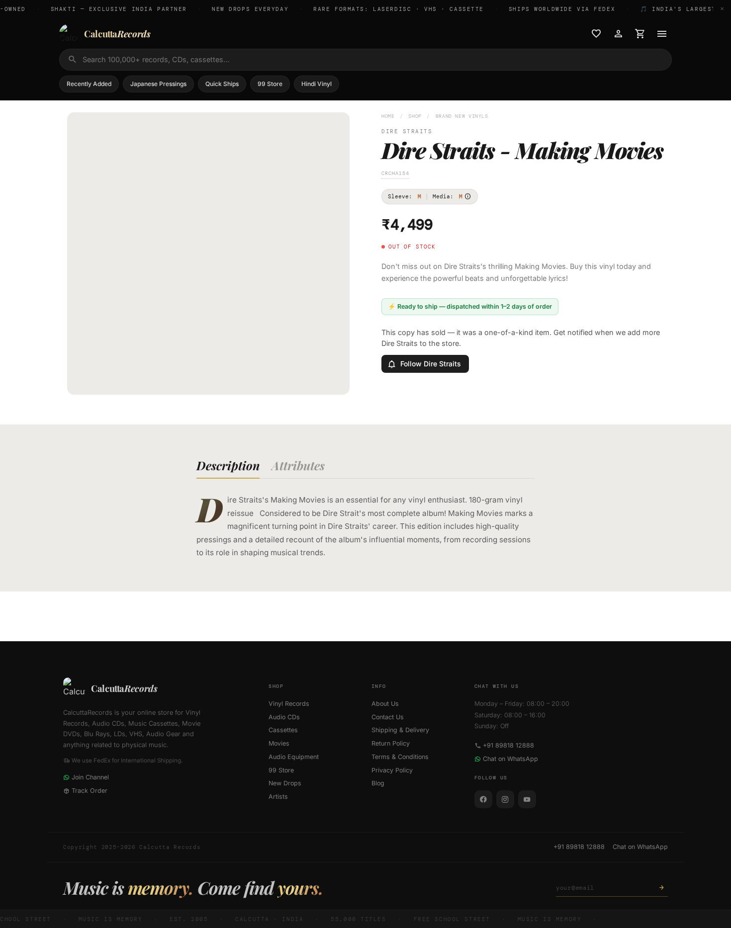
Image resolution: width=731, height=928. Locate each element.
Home (388, 116)
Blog (377, 783)
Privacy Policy (392, 770)
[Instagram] (505, 799)
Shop (415, 116)
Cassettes (283, 730)
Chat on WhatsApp (510, 758)
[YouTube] (527, 799)
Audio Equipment (294, 756)
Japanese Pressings (158, 83)
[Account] (618, 34)
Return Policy (390, 743)
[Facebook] (483, 799)
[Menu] (662, 34)
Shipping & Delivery (400, 730)
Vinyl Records (289, 703)
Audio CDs (284, 717)
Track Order (89, 790)
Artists (278, 796)
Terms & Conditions (400, 756)
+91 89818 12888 (508, 745)
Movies (279, 743)
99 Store (270, 83)
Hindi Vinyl (316, 83)
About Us (385, 703)
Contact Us (387, 717)
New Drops (285, 783)
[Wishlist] (596, 34)
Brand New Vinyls (462, 116)
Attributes (298, 465)
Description (228, 465)
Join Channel (90, 777)
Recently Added (89, 83)
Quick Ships (222, 83)
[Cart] (640, 34)
